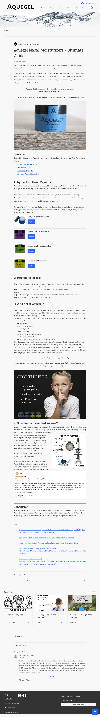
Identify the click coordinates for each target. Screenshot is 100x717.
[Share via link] (29, 575)
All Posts (6, 30)
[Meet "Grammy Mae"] (18, 603)
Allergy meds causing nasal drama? (49, 616)
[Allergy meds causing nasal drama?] (50, 603)
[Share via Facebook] (15, 575)
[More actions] (85, 44)
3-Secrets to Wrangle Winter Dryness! (81, 616)
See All (94, 592)
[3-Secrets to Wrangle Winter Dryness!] (82, 603)
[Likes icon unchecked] (20, 680)
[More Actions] (85, 656)
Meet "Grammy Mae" (15, 615)
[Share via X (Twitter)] (20, 575)
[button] (91, 7)
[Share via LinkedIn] (24, 575)
